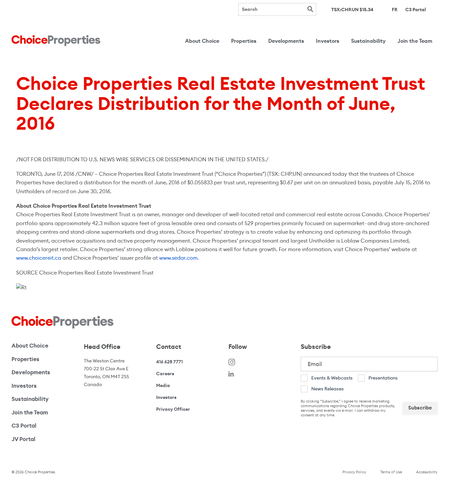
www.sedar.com (178, 257)
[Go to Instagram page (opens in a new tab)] (231, 362)
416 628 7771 (169, 362)
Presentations (383, 378)
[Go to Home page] (56, 40)
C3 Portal (415, 9)
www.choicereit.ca (38, 257)
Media (163, 385)
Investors (327, 41)
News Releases (327, 389)
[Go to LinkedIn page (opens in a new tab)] (231, 374)
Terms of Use (391, 472)
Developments (286, 41)
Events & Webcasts (332, 378)
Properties (243, 41)
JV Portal (42, 439)
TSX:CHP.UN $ (352, 10)
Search (310, 9)
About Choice (202, 41)
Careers (165, 373)
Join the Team (414, 41)
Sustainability (368, 41)
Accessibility (426, 472)
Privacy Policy (354, 472)
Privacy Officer (173, 409)
